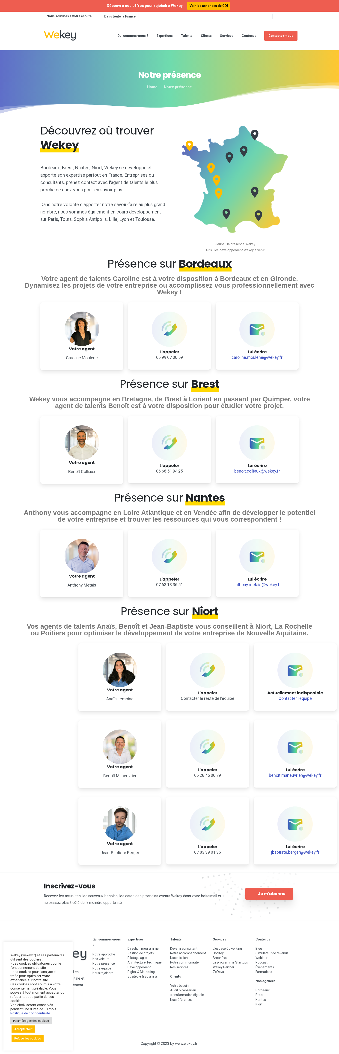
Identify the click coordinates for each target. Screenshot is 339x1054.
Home (152, 87)
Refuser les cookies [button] (27, 1038)
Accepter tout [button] (23, 1029)
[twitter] (285, 16)
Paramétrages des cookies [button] (31, 1020)
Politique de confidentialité (30, 1013)
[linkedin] (292, 16)
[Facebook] (279, 16)
